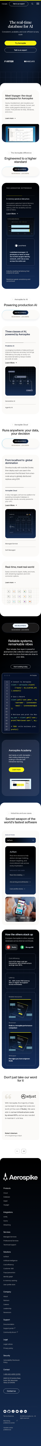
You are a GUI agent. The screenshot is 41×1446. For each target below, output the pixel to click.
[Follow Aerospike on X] (21, 1411)
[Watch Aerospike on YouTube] (17, 1411)
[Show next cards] (23, 1151)
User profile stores (16, 889)
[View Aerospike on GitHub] (8, 1411)
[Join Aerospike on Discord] (4, 1411)
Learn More (11, 213)
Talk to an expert (19, 4)
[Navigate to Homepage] (4, 3)
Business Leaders (20, 173)
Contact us (11, 1391)
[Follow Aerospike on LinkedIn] (25, 1411)
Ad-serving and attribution (19, 882)
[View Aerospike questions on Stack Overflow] (13, 1411)
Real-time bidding (16, 875)
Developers (20, 169)
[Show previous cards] (17, 1151)
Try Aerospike (20, 43)
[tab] (11, 947)
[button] (32, 4)
